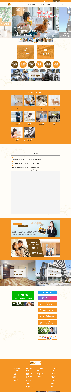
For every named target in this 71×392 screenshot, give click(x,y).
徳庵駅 (14, 380)
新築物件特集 (28, 374)
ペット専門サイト (41, 373)
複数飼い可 (28, 379)
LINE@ (52, 386)
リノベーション (28, 383)
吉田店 (39, 374)
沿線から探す (15, 371)
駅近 (26, 384)
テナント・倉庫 (28, 380)
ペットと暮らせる (29, 376)
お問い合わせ (53, 370)
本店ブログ (52, 377)
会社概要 (39, 370)
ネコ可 (27, 377)
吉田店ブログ (53, 380)
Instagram (52, 383)
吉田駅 (14, 377)
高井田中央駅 (15, 379)
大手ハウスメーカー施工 (30, 387)
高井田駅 (14, 373)
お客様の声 (40, 376)
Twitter (52, 384)
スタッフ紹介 (40, 371)
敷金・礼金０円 (28, 382)
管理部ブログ (53, 376)
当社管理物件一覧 (29, 373)
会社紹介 (49, 4)
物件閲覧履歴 (28, 370)
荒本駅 (14, 376)
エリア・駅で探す (32, 4)
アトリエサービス (58, 4)
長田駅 (14, 374)
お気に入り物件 (28, 371)
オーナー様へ (53, 373)
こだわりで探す (41, 4)
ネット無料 (28, 386)
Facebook (52, 382)
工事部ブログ (53, 379)
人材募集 (52, 371)
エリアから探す (16, 370)
